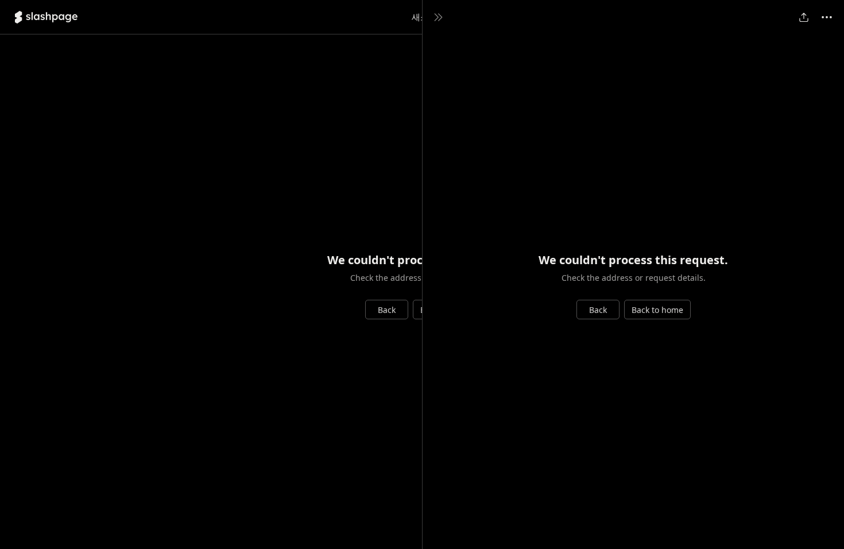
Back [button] (387, 309)
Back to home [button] (657, 309)
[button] (46, 17)
